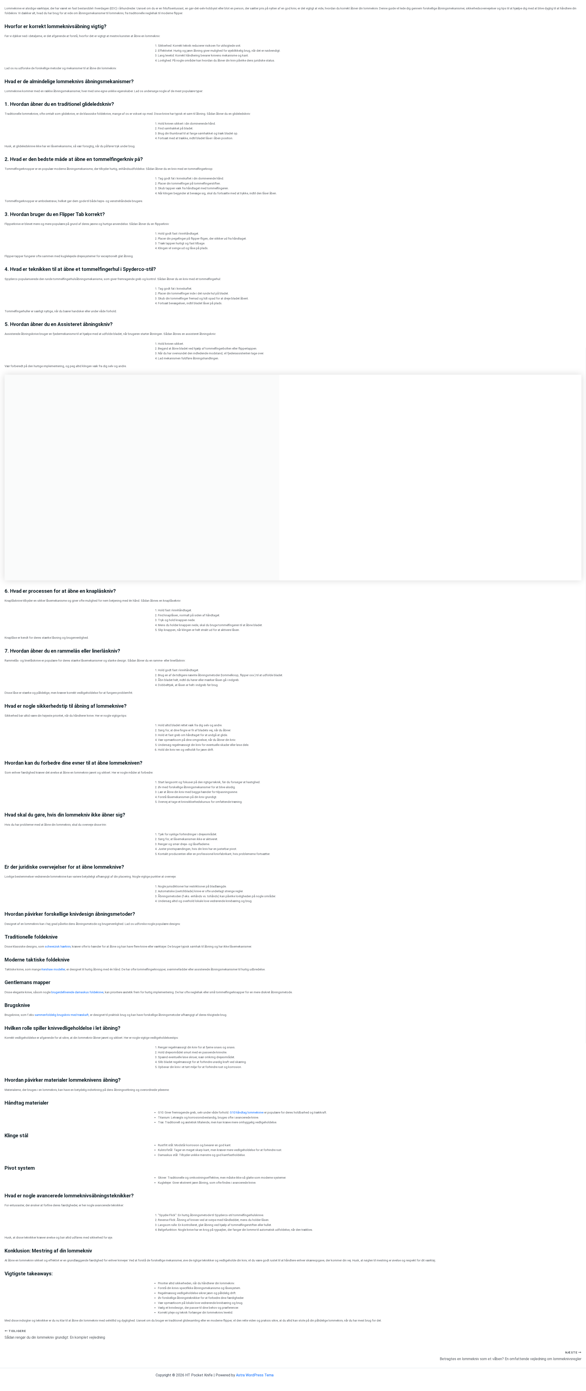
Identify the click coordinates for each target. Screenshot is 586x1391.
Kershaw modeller (53, 969)
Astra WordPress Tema (255, 1375)
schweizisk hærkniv (58, 946)
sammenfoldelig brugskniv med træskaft (62, 1015)
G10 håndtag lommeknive (246, 1112)
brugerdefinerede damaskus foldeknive (77, 992)
